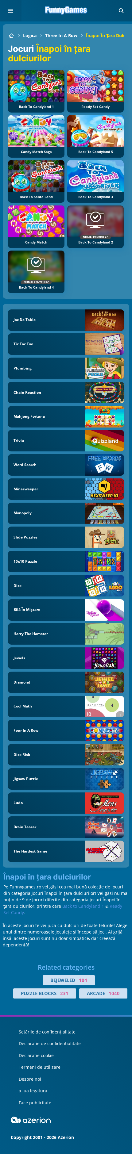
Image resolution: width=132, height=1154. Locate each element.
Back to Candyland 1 (83, 906)
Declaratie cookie (36, 1055)
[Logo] (66, 10)
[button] (121, 10)
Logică (30, 35)
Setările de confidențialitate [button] (47, 1032)
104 (83, 980)
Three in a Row (61, 35)
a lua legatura (33, 1091)
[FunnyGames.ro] (11, 35)
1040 (114, 993)
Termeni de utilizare (39, 1067)
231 (64, 993)
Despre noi (30, 1079)
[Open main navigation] (10, 10)
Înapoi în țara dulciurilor (47, 877)
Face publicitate (35, 1103)
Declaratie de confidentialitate (50, 1043)
